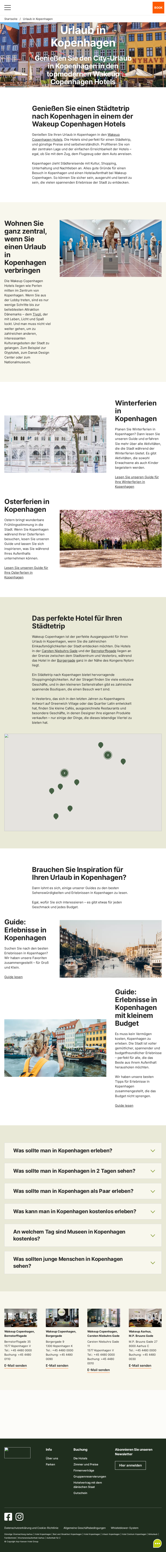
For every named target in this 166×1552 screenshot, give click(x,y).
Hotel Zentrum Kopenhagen (134, 1534)
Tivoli (37, 314)
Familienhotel (10, 1538)
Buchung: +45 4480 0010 (100, 1361)
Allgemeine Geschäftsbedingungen (85, 1527)
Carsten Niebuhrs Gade (60, 651)
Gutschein (80, 1493)
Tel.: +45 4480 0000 (18, 1350)
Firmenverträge (83, 1470)
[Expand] (153, 1150)
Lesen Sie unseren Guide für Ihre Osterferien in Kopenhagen (26, 572)
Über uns (52, 1458)
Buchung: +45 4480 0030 (142, 1357)
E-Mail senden (15, 1365)
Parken (50, 1464)
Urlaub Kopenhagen (111, 1534)
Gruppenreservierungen (89, 1476)
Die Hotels (80, 1458)
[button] (70, 809)
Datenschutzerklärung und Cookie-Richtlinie (31, 1527)
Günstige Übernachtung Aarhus (18, 1534)
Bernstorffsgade (103, 651)
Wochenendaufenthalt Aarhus (31, 1538)
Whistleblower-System (124, 1527)
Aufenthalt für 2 (53, 1538)
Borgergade (66, 660)
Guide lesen (13, 977)
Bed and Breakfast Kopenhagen (67, 1534)
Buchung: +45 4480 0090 (59, 1357)
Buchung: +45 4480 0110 (17, 1357)
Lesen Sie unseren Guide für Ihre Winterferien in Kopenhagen (137, 482)
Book (158, 7)
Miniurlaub (153, 1534)
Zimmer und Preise (85, 1464)
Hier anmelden (130, 1465)
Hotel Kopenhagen (43, 1534)
